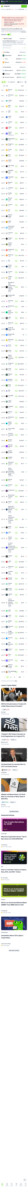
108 (20, 677)
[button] (14, 811)
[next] (23, 677)
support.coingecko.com (10, 24)
